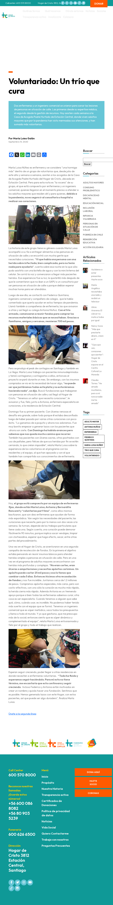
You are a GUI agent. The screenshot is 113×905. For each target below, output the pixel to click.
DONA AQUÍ (93, 772)
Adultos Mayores (93, 182)
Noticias (90, 11)
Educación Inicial (93, 203)
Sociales (101, 11)
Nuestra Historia (52, 788)
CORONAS (93, 793)
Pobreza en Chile (93, 234)
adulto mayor (91, 422)
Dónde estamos (74, 11)
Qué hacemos (52, 11)
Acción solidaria (93, 247)
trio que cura (91, 450)
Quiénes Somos (31, 11)
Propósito (48, 782)
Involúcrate (54, 17)
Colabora (68, 17)
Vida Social (49, 827)
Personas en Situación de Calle (90, 226)
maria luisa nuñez (93, 445)
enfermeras (90, 432)
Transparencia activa (34, 17)
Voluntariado (91, 455)
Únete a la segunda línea (22, 713)
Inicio (45, 776)
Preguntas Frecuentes (56, 845)
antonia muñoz (92, 427)
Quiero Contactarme (55, 833)
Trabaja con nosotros (55, 839)
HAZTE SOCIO (93, 783)
